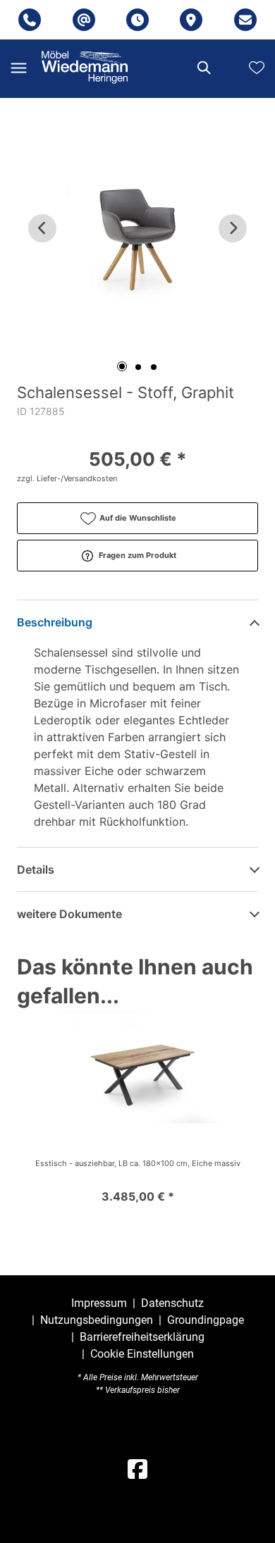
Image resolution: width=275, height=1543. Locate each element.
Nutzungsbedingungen (96, 1320)
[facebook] (137, 1469)
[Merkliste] (256, 67)
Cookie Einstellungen (142, 1354)
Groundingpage (205, 1320)
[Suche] (203, 68)
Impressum (99, 1303)
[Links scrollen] (42, 228)
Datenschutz (172, 1303)
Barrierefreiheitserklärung (142, 1337)
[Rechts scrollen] (233, 228)
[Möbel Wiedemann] (84, 67)
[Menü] (18, 67)
